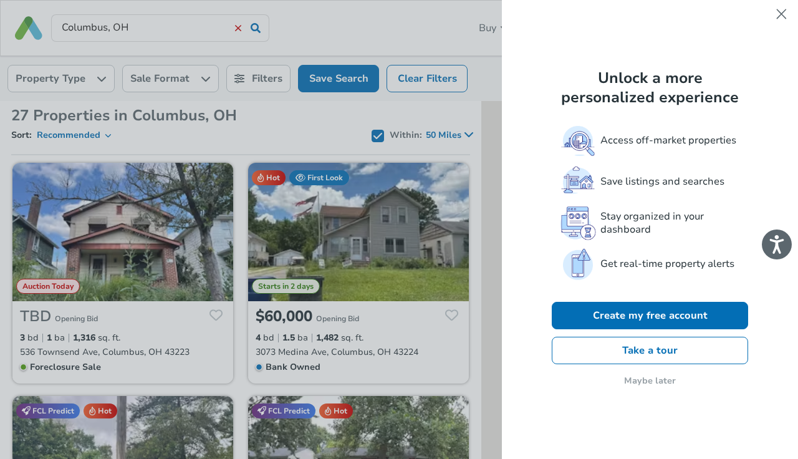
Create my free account (650, 315)
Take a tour (650, 350)
